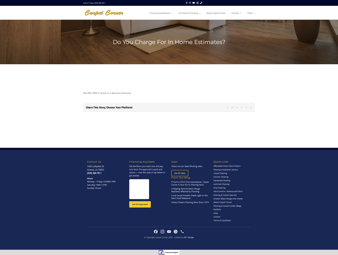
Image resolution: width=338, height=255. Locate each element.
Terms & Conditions (222, 220)
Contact (216, 216)
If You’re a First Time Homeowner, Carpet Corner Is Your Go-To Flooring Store (190, 183)
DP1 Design (189, 237)
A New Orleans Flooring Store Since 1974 (190, 202)
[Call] (201, 3)
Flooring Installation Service (225, 169)
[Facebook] (186, 3)
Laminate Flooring (221, 184)
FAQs (215, 213)
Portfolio (217, 209)
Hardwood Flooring (221, 180)
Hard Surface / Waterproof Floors (228, 191)
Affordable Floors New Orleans (227, 166)
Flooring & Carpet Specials (225, 195)
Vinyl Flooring (219, 188)
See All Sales (179, 173)
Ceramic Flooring (220, 177)
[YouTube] (194, 3)
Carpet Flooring (220, 173)
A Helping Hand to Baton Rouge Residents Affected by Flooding (185, 190)
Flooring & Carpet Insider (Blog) (227, 206)
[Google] (197, 3)
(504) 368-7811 (94, 173)
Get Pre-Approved (140, 204)
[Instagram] (190, 3)
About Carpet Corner (222, 202)
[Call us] (182, 231)
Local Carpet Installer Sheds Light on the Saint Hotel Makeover (189, 196)
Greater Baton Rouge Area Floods (228, 198)
